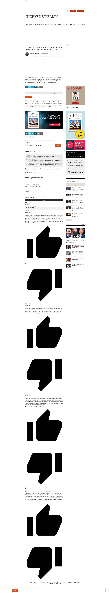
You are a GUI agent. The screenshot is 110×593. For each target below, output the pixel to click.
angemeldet (33, 168)
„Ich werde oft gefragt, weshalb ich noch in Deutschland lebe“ (78, 208)
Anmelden (72, 10)
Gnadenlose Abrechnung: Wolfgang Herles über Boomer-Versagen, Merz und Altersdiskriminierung (77, 253)
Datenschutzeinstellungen (65, 582)
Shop (43, 10)
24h (67, 185)
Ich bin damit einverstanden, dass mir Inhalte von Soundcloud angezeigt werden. (42, 93)
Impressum (49, 582)
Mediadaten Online (76, 582)
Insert (15, 590)
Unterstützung (31, 10)
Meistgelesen (71, 181)
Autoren (27, 10)
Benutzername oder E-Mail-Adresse (33, 186)
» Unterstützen (80, 10)
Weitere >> (68, 219)
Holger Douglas (36, 53)
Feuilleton (65, 24)
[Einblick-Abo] (75, 125)
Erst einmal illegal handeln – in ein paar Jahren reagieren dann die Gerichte (78, 195)
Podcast (40, 10)
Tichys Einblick (29, 24)
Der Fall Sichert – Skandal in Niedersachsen (78, 259)
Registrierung (36, 184)
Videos (59, 24)
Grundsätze (36, 10)
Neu (78, 181)
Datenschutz (55, 582)
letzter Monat (79, 185)
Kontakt (35, 582)
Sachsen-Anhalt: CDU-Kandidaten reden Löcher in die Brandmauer (78, 189)
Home (31, 582)
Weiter (57, 145)
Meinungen (53, 24)
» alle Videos (83, 224)
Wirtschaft (72, 24)
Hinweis (55, 165)
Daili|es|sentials (45, 24)
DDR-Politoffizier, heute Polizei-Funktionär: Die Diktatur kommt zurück (78, 246)
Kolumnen (37, 24)
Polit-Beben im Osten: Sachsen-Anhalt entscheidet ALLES (75, 241)
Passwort (27, 191)
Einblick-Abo (48, 10)
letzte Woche (72, 185)
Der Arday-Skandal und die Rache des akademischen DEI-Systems (77, 215)
